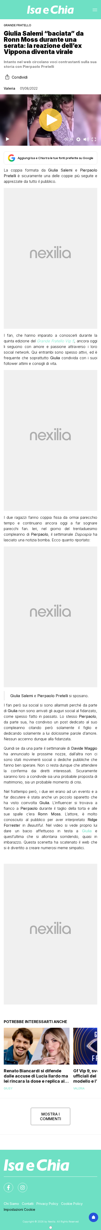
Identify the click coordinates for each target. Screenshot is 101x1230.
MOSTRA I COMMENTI (50, 1116)
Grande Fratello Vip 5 (55, 341)
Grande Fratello (17, 25)
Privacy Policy (47, 1204)
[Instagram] (20, 1185)
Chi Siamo (11, 1204)
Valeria (9, 88)
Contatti (28, 1204)
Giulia (87, 831)
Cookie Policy (72, 1204)
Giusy (8, 1088)
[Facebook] (6, 1185)
